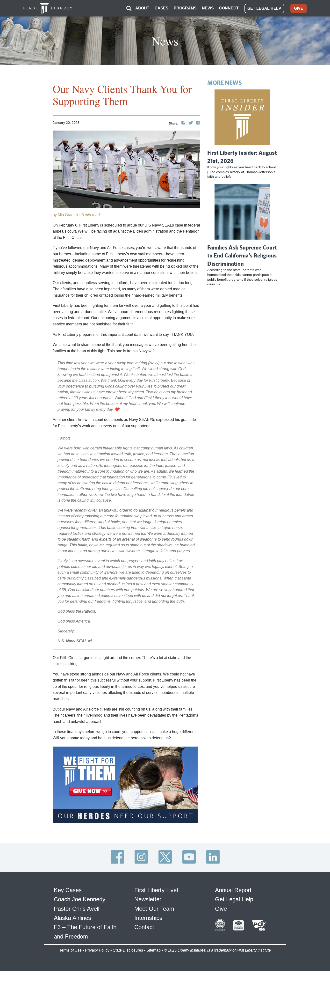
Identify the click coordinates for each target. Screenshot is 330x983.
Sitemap (153, 950)
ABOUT (142, 8)
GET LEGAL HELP (264, 8)
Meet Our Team (154, 908)
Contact (144, 927)
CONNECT (229, 8)
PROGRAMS (185, 8)
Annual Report (233, 890)
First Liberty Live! (156, 890)
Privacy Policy (97, 950)
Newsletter (147, 899)
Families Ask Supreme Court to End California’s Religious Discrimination (242, 255)
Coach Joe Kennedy (79, 899)
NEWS (208, 8)
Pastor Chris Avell (76, 908)
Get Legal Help (234, 899)
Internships (148, 918)
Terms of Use (70, 950)
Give (221, 908)
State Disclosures (128, 950)
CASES (161, 8)
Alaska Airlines (72, 918)
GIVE (298, 8)
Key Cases (68, 890)
